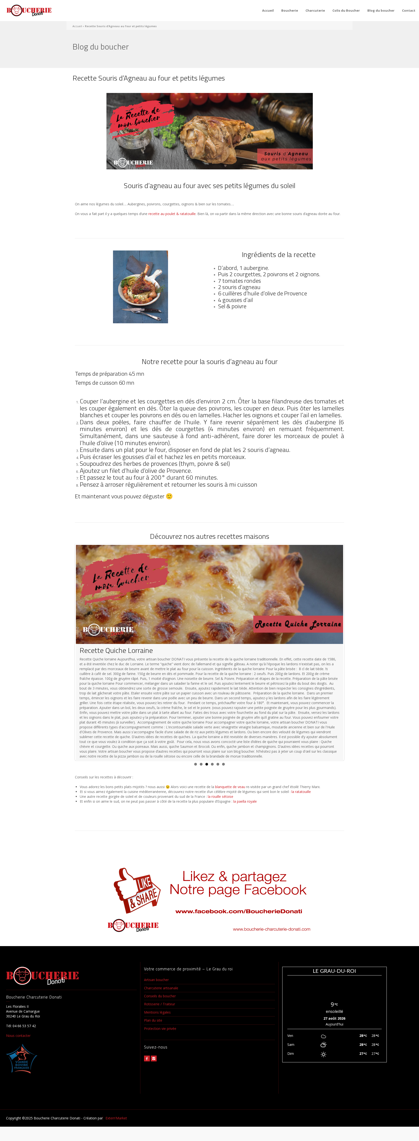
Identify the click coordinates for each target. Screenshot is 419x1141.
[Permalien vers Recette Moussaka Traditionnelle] (209, 594)
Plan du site (153, 1049)
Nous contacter (18, 1064)
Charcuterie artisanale (161, 1017)
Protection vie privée (160, 1057)
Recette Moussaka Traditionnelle (129, 650)
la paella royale (245, 830)
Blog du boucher (381, 10)
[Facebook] (147, 1088)
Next (350, 666)
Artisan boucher (156, 1009)
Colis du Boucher (346, 10)
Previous (68, 666)
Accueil (268, 10)
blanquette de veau (230, 816)
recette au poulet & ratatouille (172, 213)
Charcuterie (315, 10)
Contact (408, 10)
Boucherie (289, 10)
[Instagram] (154, 1088)
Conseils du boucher (160, 1025)
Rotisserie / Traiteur (159, 1033)
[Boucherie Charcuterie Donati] (29, 10)
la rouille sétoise (220, 825)
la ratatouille (301, 820)
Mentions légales (157, 1041)
